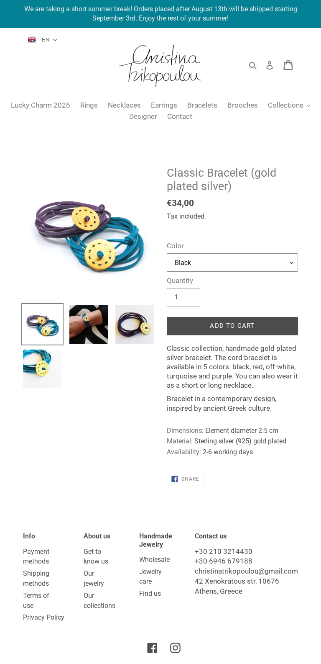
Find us (150, 593)
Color (175, 246)
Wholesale (154, 560)
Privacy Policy (43, 617)
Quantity (180, 280)
